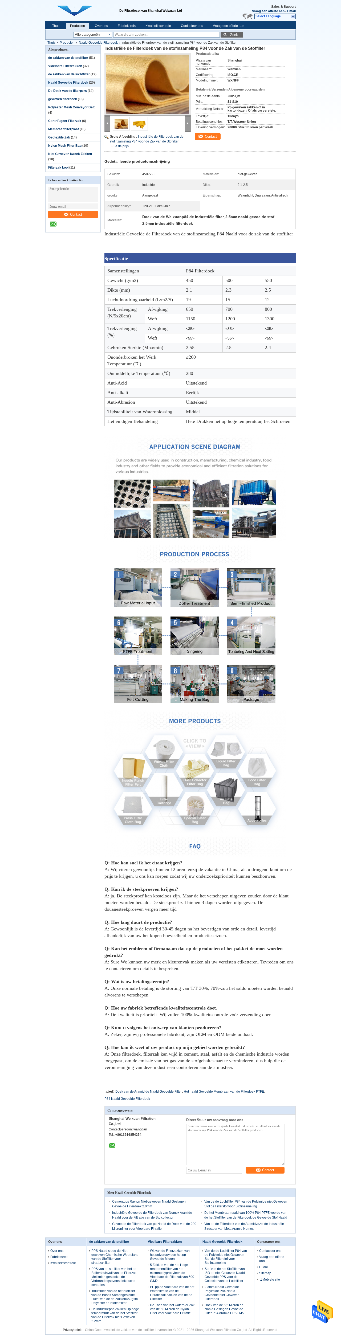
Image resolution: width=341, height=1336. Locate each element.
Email (291, 11)
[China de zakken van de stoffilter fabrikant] (82, 10)
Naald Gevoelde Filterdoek (98, 42)
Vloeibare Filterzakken (65, 66)
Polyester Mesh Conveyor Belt (71, 107)
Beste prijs (121, 146)
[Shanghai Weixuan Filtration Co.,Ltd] (293, 16)
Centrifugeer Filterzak (64, 121)
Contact (76, 214)
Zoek (234, 35)
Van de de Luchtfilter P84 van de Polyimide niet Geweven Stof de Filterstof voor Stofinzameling (226, 1257)
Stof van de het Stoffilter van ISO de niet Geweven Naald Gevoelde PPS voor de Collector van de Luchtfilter (225, 1275)
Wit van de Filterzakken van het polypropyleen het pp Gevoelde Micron (170, 1255)
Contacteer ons (192, 26)
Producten (77, 26)
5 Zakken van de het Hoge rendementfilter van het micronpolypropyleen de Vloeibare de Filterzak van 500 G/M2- (172, 1273)
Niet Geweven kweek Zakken (70, 154)
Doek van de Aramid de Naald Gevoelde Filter (148, 1091)
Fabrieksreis (127, 26)
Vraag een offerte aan (268, 11)
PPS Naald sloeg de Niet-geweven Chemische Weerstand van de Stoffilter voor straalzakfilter (115, 1257)
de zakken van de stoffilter (68, 58)
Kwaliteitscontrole (158, 26)
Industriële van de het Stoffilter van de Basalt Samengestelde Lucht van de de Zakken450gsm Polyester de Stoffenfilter (114, 1297)
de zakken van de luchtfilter (69, 74)
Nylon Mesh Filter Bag (65, 146)
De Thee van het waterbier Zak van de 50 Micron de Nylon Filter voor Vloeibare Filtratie (172, 1309)
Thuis (56, 26)
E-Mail (264, 1267)
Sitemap (265, 1273)
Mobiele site (271, 1279)
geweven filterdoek (62, 99)
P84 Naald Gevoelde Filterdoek (127, 1099)
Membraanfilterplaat (63, 129)
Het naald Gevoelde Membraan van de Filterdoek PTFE (224, 1091)
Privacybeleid (73, 1330)
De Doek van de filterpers (67, 91)
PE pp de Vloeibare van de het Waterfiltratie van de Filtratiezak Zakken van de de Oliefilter (172, 1293)
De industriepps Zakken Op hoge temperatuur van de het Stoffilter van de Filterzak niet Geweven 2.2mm (115, 1315)
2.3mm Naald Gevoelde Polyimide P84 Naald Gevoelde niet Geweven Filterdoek (222, 1293)
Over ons (101, 26)
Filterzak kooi (58, 167)
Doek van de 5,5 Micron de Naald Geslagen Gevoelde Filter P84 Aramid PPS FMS (224, 1309)
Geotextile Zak (59, 137)
